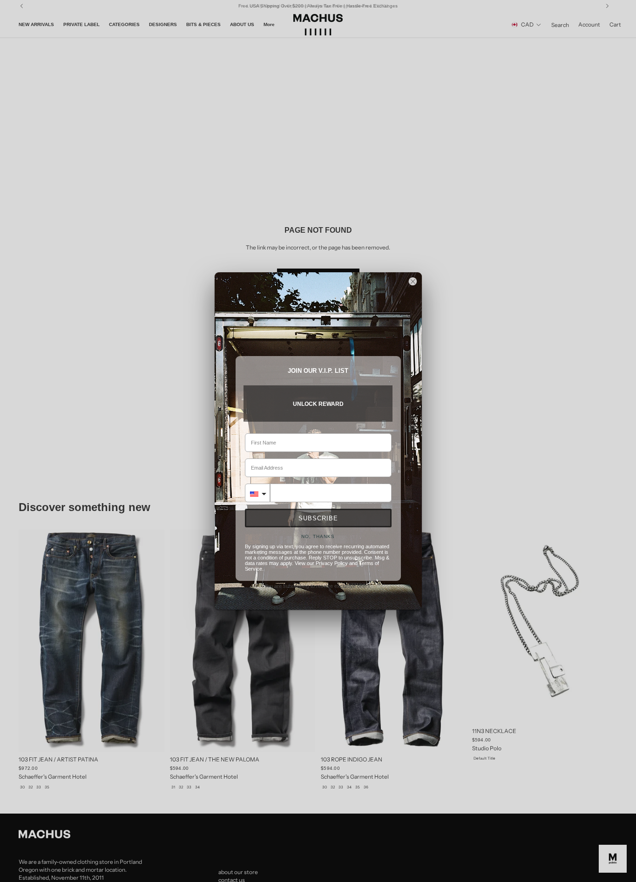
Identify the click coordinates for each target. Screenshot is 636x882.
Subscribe (318, 518)
